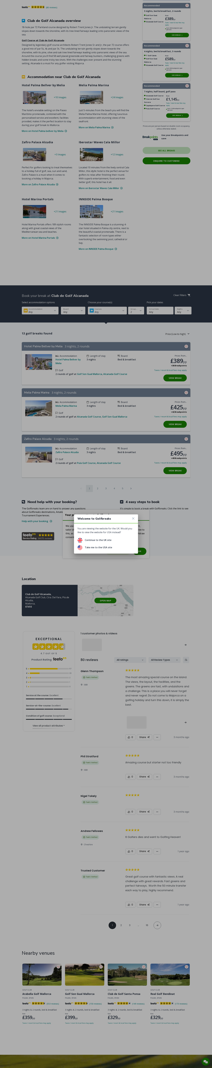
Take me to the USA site (98, 547)
